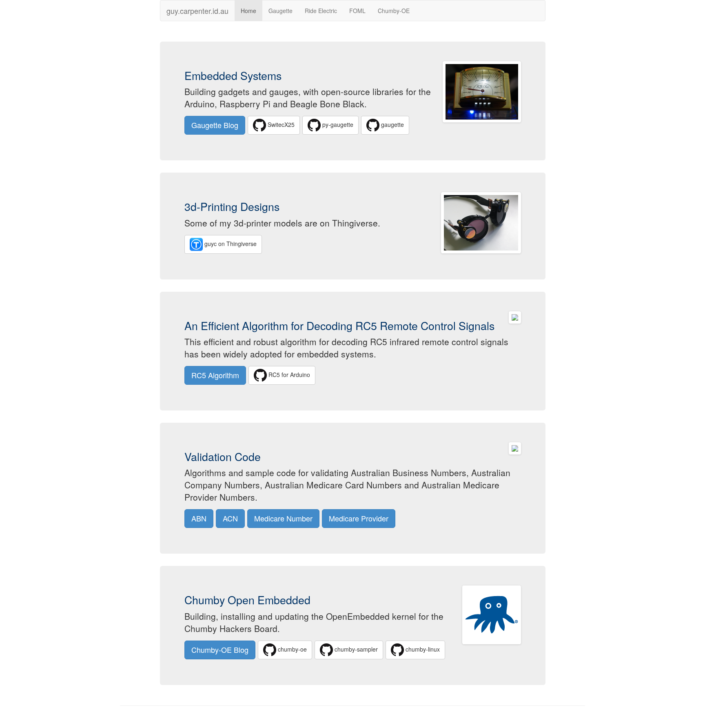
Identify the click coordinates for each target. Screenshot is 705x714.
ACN (230, 518)
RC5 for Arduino (288, 374)
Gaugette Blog (214, 125)
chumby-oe (291, 649)
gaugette (391, 124)
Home (248, 11)
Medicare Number (283, 518)
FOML (357, 11)
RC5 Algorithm (215, 375)
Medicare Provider (358, 518)
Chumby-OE (394, 11)
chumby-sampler (355, 649)
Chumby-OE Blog (219, 649)
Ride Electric (321, 11)
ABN (198, 518)
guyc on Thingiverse (230, 243)
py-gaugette (337, 124)
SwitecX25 (280, 124)
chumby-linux (422, 649)
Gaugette (280, 11)
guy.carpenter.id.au (197, 9)
